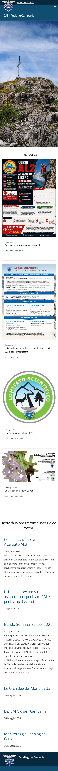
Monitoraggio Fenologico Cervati (25, 736)
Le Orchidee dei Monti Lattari (19, 490)
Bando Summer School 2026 (19, 433)
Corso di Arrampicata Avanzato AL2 (22, 245)
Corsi (6, 250)
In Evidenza (14, 250)
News (21, 250)
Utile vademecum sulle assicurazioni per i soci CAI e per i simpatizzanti (27, 350)
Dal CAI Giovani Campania (25, 711)
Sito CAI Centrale (25, 2)
